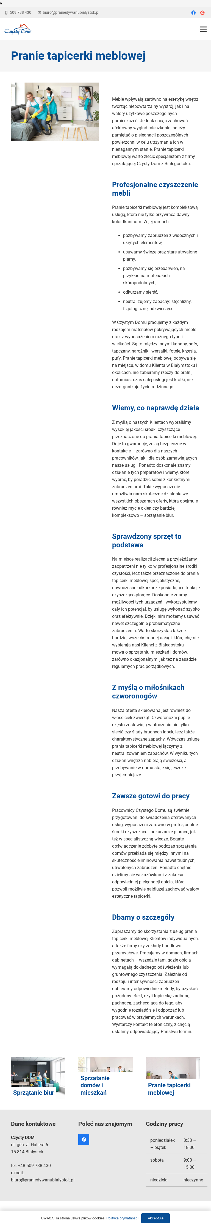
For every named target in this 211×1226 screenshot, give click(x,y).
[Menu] (203, 29)
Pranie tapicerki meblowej (169, 1089)
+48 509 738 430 (34, 1165)
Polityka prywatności (122, 1218)
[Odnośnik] (18, 29)
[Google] (202, 12)
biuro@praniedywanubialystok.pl (42, 1180)
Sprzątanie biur (33, 1092)
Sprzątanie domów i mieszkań (95, 1085)
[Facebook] (193, 12)
